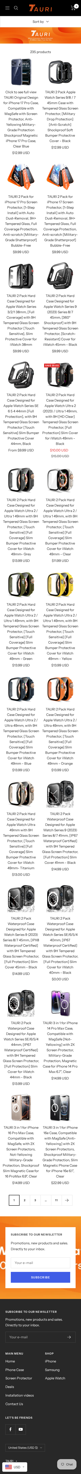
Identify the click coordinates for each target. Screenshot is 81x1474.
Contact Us (14, 1404)
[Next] (67, 1200)
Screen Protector (18, 1378)
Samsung (52, 1370)
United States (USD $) (23, 1447)
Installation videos (19, 1395)
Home (10, 1361)
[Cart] (73, 8)
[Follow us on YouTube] (21, 1429)
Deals (9, 1387)
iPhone (50, 1361)
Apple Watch (55, 1378)
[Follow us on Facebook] (10, 1429)
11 (56, 1200)
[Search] (16, 8)
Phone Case (14, 1370)
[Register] (69, 1337)
